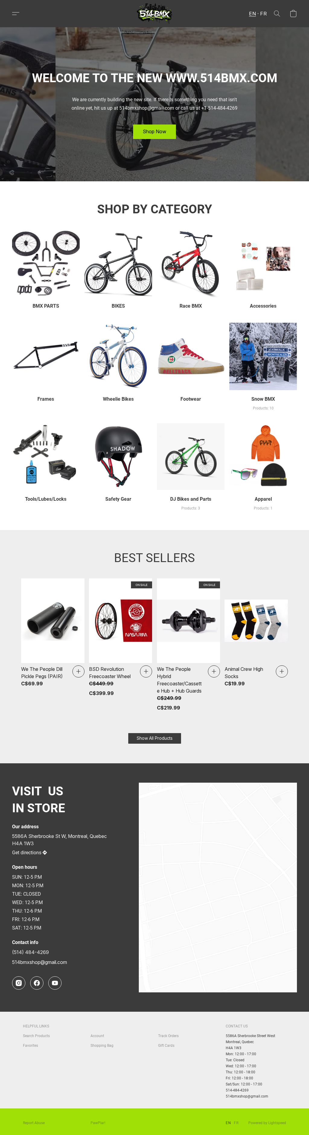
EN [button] (252, 14)
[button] (155, 13)
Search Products (36, 1036)
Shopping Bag (102, 1045)
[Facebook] (36, 983)
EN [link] (228, 1123)
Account (97, 1036)
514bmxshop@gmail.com (39, 962)
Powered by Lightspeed (267, 1123)
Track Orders (168, 1036)
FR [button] (263, 14)
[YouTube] (55, 983)
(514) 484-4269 (30, 952)
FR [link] (236, 1123)
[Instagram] (18, 983)
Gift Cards (166, 1045)
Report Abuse (34, 1123)
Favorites (30, 1045)
